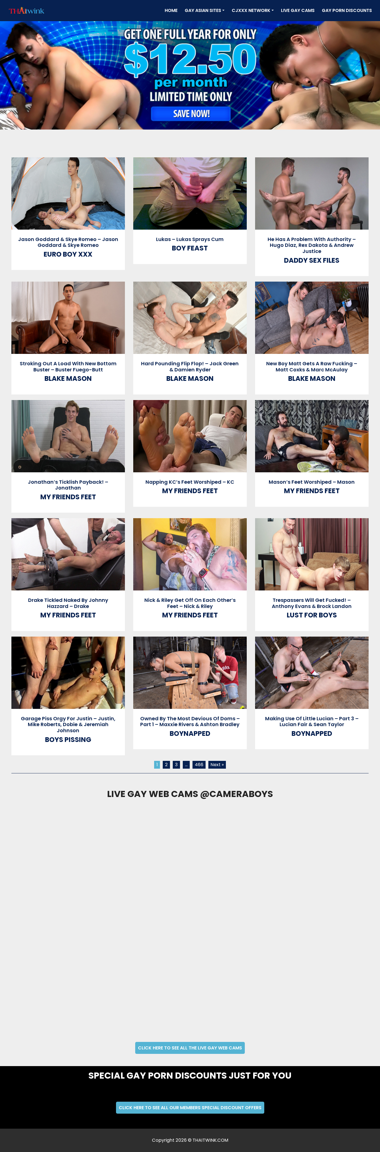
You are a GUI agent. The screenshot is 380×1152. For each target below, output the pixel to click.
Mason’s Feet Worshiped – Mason (312, 481)
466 (199, 764)
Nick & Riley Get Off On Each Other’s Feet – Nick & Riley (190, 603)
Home (172, 10)
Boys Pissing (68, 739)
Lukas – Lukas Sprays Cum (190, 239)
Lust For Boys (312, 615)
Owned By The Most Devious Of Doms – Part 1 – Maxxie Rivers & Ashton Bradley (190, 721)
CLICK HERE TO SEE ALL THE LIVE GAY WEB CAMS (190, 1048)
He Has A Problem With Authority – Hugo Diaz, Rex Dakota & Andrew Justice (312, 245)
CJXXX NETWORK (251, 10)
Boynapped (190, 733)
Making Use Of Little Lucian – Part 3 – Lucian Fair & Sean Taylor (312, 721)
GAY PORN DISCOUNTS (347, 10)
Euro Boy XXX (68, 254)
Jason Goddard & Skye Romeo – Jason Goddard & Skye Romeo (68, 242)
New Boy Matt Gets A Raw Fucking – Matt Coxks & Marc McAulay (311, 366)
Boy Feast (190, 248)
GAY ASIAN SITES (203, 10)
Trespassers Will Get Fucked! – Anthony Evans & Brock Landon (312, 603)
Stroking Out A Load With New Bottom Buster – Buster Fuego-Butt (68, 366)
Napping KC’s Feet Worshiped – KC (189, 481)
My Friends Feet (68, 496)
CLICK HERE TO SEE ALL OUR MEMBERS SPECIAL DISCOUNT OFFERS (190, 1107)
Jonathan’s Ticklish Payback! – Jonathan (68, 484)
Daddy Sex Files (311, 260)
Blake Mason (68, 378)
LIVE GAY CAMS (298, 10)
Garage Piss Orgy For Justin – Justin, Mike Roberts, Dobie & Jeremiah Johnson (68, 724)
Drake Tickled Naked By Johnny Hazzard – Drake (68, 603)
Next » (217, 764)
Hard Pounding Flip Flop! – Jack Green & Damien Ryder (190, 366)
